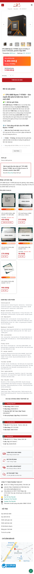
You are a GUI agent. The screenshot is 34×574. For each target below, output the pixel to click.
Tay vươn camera (20, 314)
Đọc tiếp (22, 222)
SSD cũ (5, 345)
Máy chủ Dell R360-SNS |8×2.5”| (20, 356)
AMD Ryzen (12, 53)
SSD (2, 345)
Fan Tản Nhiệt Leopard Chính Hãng (20, 365)
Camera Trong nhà (13, 305)
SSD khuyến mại (12, 345)
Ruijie (9, 391)
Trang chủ (10, 9)
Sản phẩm (16, 9)
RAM (26, 330)
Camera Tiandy (15, 306)
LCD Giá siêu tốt (12, 319)
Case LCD (23, 373)
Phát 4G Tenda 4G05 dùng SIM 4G (8, 393)
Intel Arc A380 (4, 338)
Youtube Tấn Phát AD (10, 501)
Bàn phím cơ (4, 382)
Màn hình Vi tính (4, 319)
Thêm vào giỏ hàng (17, 80)
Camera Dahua (23, 306)
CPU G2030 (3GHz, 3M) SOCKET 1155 (24, 248)
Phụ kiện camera (28, 314)
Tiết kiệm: (10, 64)
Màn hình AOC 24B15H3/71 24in (24, 320)
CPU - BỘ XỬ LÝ (23, 9)
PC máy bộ (3, 353)
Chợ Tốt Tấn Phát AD (9, 497)
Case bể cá (17, 373)
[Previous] (4, 24)
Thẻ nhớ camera (11, 314)
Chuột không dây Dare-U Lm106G (14, 385)
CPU (23, 330)
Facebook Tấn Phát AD (10, 499)
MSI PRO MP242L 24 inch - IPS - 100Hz (9, 322)
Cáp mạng (3, 394)
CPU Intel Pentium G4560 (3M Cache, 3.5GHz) (24, 214)
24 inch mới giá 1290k (22, 319)
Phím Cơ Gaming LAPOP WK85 (14, 382)
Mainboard (3, 329)
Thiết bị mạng (4, 391)
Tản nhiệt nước (13, 363)
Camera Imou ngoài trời (6, 306)
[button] (2, 5)
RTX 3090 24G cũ (12, 338)
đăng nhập (10, 172)
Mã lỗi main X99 (17, 330)
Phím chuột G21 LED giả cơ (16, 383)
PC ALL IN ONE (8, 356)
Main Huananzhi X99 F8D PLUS (14, 329)
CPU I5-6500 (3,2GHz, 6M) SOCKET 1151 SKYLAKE (8, 214)
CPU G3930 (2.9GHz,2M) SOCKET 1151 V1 (7, 282)
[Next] (30, 24)
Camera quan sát (5, 305)
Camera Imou (22, 305)
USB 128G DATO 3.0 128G (9, 349)
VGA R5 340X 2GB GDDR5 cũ (23, 338)
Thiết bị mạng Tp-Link (26, 391)
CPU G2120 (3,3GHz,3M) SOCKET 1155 (7, 248)
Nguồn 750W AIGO (21, 375)
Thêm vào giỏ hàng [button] (7, 222)
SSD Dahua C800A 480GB (22, 345)
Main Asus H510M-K (8, 330)
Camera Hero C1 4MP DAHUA (16, 308)
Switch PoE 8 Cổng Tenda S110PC (24, 393)
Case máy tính (4, 373)
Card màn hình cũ (15, 337)
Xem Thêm (17, 151)
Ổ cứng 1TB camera (25, 312)
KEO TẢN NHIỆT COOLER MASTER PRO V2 (18, 367)
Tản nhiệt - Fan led (5, 363)
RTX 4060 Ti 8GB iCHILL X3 (26, 337)
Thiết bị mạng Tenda (15, 391)
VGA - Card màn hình (5, 337)
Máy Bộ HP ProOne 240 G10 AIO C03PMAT (16, 353)
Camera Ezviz (29, 305)
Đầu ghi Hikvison (16, 312)
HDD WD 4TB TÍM (19, 347)
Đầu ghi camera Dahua (6, 312)
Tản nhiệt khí (8, 365)
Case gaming (11, 373)
